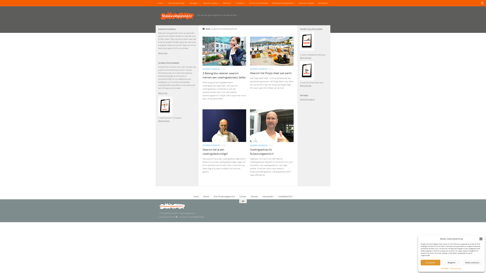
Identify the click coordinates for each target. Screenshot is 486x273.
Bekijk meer (163, 53)
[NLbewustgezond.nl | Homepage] (176, 15)
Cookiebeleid (445, 268)
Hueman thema (198, 217)
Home (160, 3)
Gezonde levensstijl (176, 3)
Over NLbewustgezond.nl (224, 196)
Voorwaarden (267, 196)
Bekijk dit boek (164, 121)
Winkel (206, 196)
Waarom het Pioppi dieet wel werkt (271, 73)
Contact (242, 196)
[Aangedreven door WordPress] (176, 217)
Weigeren (451, 262)
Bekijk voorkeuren (472, 262)
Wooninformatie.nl (307, 99)
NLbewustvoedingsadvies (282, 3)
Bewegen (194, 3)
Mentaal (226, 3)
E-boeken (240, 3)
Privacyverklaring (455, 268)
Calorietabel (323, 3)
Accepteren (430, 262)
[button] (481, 239)
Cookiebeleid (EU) (285, 196)
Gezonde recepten (306, 3)
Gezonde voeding (210, 3)
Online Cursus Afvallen (258, 3)
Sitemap (254, 196)
